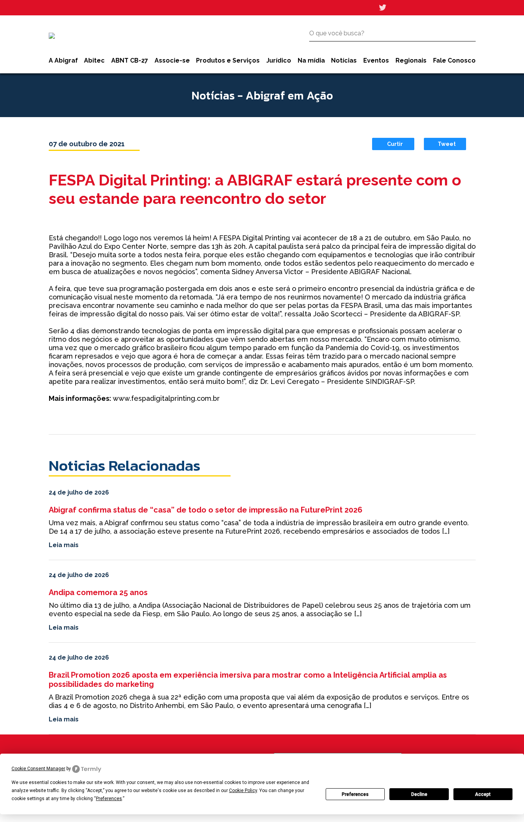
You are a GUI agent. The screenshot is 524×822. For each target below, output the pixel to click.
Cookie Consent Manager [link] (38, 768)
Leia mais (64, 545)
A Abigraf (63, 60)
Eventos (376, 60)
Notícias (344, 60)
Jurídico (278, 60)
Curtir (395, 144)
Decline (419, 794)
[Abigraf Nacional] (52, 36)
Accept (483, 794)
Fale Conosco (454, 60)
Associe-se (172, 60)
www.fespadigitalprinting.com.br (166, 398)
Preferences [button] (109, 798)
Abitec (94, 60)
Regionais (411, 60)
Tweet (447, 144)
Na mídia (311, 60)
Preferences (355, 794)
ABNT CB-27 (129, 60)
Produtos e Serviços (228, 60)
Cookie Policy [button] (243, 790)
